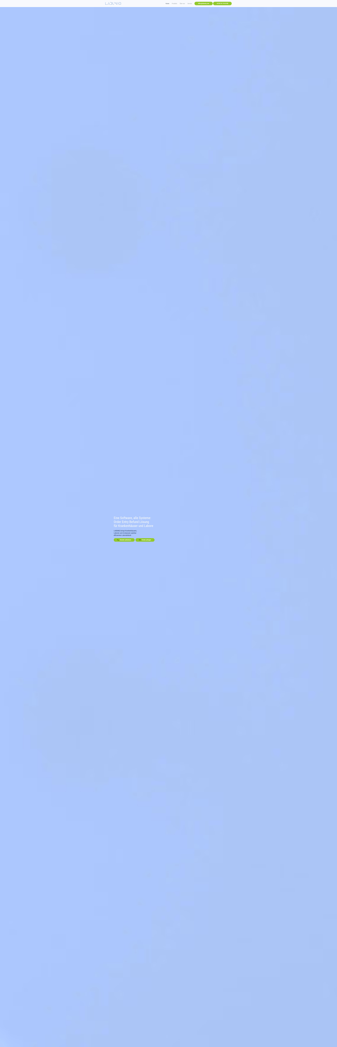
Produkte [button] (174, 3)
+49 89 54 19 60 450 (222, 3)
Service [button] (190, 3)
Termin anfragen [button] (146, 540)
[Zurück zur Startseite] (114, 3)
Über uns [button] (182, 3)
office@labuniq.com (203, 3)
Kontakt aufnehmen (125, 540)
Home (167, 3)
